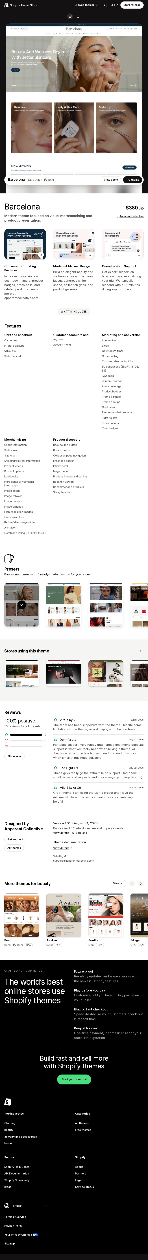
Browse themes (85, 4)
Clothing (9, 1123)
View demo (111, 179)
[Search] (105, 5)
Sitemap (9, 1243)
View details (61, 833)
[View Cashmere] (105, 604)
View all (118, 883)
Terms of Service (15, 1216)
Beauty (8, 1130)
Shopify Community (16, 1180)
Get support (15, 839)
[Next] (141, 651)
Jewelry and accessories (20, 1136)
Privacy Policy (13, 1225)
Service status (84, 1187)
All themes (14, 848)
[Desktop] (70, 16)
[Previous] (132, 651)
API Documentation (16, 1173)
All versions (79, 833)
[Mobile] (78, 16)
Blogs (7, 1187)
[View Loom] (63, 604)
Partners (80, 1173)
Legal (78, 1180)
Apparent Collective (131, 216)
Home (8, 1143)
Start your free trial (74, 1079)
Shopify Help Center (17, 1167)
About (79, 1167)
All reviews (14, 756)
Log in (114, 4)
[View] (21, 674)
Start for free (132, 4)
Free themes (83, 1130)
